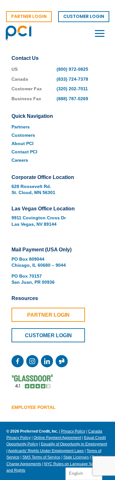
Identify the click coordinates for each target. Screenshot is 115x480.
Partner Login (48, 315)
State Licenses (76, 457)
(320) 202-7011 (72, 88)
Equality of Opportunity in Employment (74, 444)
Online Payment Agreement (57, 437)
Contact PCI (24, 151)
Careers (20, 160)
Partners (21, 126)
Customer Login (48, 335)
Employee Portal (34, 407)
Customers (23, 135)
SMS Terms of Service (41, 457)
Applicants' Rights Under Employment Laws (46, 451)
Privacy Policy (73, 431)
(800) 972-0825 (72, 69)
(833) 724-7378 (72, 79)
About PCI (23, 143)
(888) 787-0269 (72, 98)
